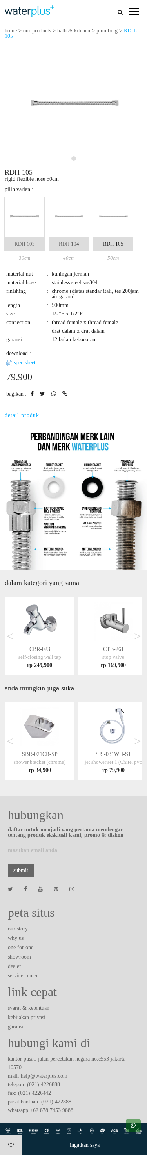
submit (20, 870)
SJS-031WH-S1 (113, 762)
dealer (14, 966)
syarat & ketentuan (28, 1008)
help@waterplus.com (44, 1076)
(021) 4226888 (43, 1084)
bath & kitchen (73, 31)
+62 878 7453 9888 (51, 1110)
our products (37, 31)
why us (16, 938)
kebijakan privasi (26, 1017)
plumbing (107, 31)
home (11, 31)
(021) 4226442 (34, 1093)
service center (23, 976)
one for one (20, 947)
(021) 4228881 (57, 1102)
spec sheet (24, 362)
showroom (19, 957)
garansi (16, 1027)
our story (18, 929)
